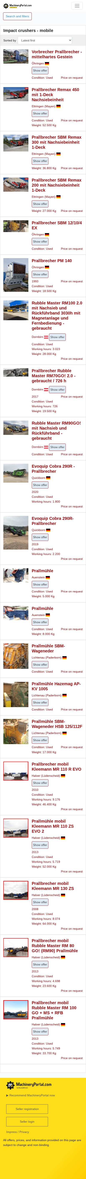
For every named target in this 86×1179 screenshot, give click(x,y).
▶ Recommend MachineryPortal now (30, 1095)
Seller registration (27, 1109)
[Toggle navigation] (77, 6)
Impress (11, 1132)
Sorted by (9, 40)
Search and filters (17, 16)
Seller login (27, 1121)
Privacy (24, 1132)
